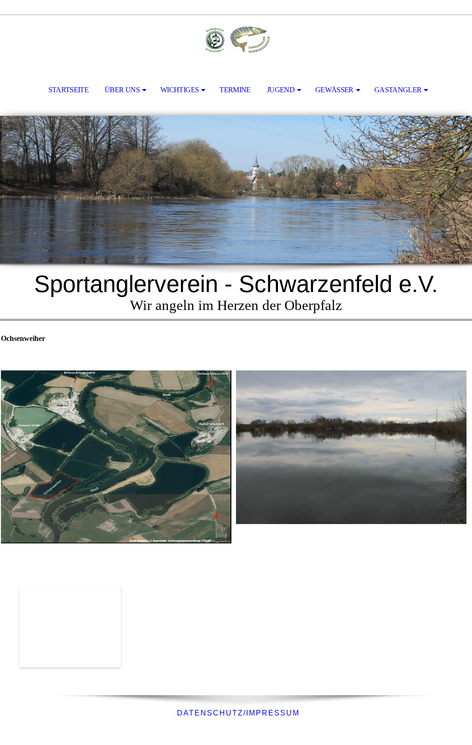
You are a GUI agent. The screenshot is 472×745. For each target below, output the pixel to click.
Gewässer (334, 90)
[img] (236, 39)
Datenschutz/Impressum (237, 713)
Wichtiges (179, 90)
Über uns (122, 90)
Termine (235, 90)
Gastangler (398, 90)
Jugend (281, 90)
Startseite (68, 90)
